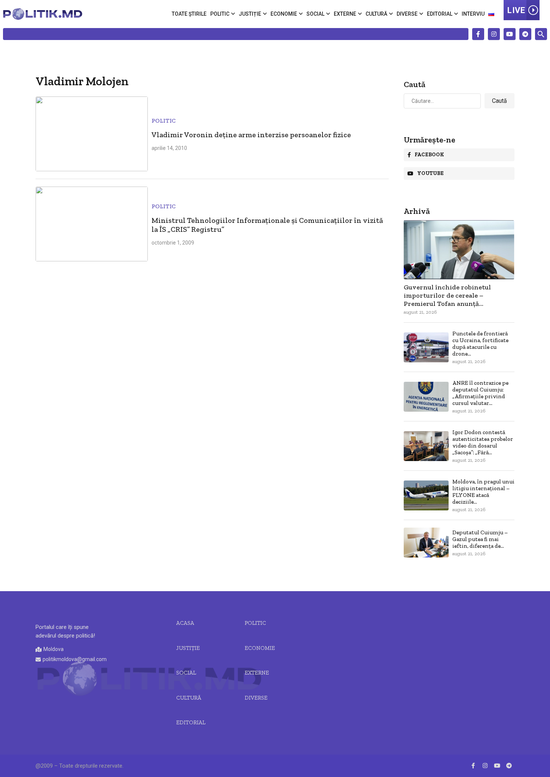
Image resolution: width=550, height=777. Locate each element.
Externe (345, 14)
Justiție (250, 14)
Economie (284, 14)
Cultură (376, 14)
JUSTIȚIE (188, 648)
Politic (219, 14)
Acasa (185, 623)
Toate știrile (189, 14)
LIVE (516, 10)
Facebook (429, 154)
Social (315, 14)
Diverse (407, 14)
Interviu (473, 14)
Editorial (439, 14)
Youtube (430, 173)
